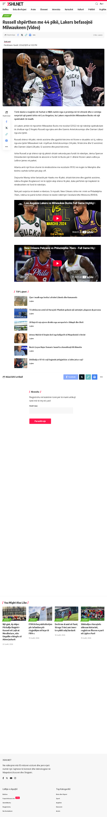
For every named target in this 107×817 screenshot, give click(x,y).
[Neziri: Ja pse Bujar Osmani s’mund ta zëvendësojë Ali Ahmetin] (20, 351)
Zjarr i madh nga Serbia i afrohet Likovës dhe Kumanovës (53, 297)
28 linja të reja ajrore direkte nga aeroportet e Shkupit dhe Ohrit (56, 322)
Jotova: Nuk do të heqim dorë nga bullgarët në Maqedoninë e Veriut (57, 335)
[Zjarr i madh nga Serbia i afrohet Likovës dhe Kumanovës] (20, 301)
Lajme (31, 301)
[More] (34, 35)
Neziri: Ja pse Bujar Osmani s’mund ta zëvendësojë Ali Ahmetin (55, 347)
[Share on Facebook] (18, 35)
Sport (7, 16)
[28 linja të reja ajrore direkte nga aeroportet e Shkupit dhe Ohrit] (20, 326)
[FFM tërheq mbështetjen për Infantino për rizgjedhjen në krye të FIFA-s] (40, 614)
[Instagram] (15, 778)
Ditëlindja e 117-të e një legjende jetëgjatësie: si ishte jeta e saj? (56, 360)
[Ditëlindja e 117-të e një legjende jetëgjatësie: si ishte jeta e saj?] (20, 363)
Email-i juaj (33, 406)
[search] (97, 4)
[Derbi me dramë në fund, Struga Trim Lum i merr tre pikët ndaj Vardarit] (66, 614)
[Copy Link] (26, 35)
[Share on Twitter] (22, 35)
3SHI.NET (15, 4)
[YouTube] (11, 778)
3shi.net (7, 41)
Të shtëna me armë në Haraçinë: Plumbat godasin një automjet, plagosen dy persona (65, 310)
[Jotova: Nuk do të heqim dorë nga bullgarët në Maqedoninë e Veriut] (20, 338)
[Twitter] (7, 778)
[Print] (30, 35)
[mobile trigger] (5, 4)
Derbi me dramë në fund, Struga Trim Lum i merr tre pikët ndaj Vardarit (66, 627)
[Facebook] (3, 778)
